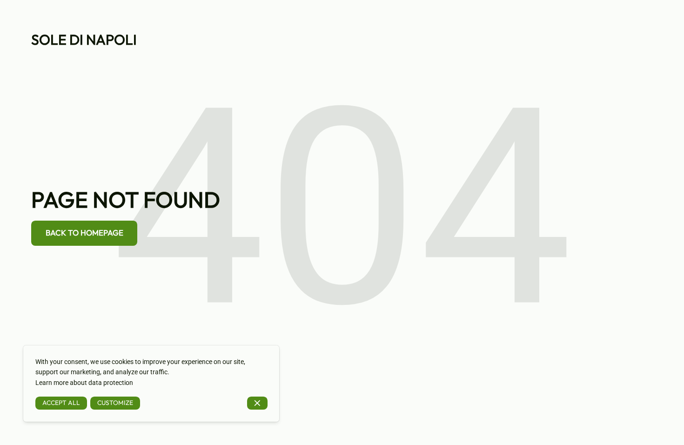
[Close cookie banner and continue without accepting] (257, 403)
